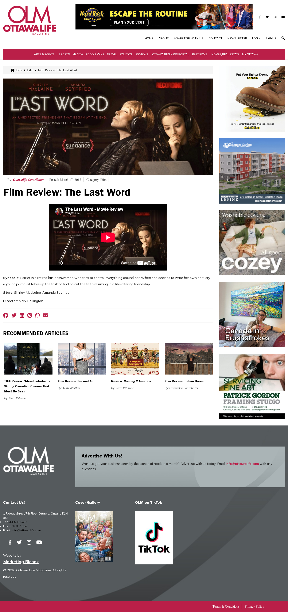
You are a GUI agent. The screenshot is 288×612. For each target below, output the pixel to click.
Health (78, 54)
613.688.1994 (18, 526)
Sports (64, 54)
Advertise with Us (188, 38)
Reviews (142, 54)
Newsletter (237, 38)
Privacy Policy (254, 606)
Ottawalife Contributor (28, 179)
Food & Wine (95, 54)
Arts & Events (44, 54)
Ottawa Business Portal (170, 54)
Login (256, 38)
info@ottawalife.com (242, 464)
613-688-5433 (17, 522)
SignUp (271, 38)
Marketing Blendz (21, 561)
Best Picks (199, 54)
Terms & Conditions (226, 606)
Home (149, 38)
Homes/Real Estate (225, 54)
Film (30, 70)
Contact (215, 38)
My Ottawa (250, 54)
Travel (112, 54)
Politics (126, 54)
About (163, 38)
